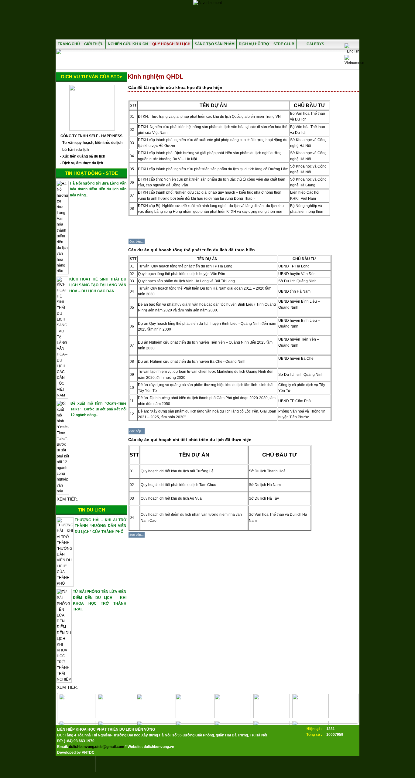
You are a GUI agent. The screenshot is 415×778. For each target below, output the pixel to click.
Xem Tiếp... (68, 499)
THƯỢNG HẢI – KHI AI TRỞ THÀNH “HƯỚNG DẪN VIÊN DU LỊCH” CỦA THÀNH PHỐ (100, 526)
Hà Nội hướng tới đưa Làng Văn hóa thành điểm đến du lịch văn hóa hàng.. (98, 189)
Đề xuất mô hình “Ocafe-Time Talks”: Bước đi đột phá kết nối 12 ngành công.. (98, 409)
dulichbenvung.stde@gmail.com (96, 747)
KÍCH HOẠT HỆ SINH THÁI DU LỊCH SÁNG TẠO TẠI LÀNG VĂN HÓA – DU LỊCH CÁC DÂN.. (97, 285)
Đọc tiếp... (136, 241)
